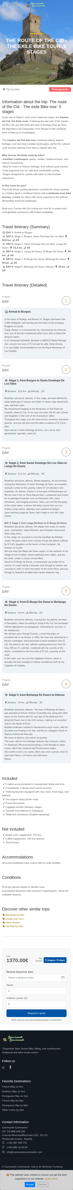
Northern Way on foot (13, 1091)
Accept (30, 1184)
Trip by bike (13, 89)
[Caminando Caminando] (36, 3)
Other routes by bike (13, 1110)
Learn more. (51, 1178)
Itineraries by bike (14, 915)
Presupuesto (60, 89)
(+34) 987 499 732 (16, 1142)
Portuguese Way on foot (15, 1096)
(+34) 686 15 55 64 (17, 1147)
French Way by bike (12, 1100)
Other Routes (12, 922)
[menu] (5, 5)
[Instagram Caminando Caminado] (4, 1068)
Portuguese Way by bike (15, 1105)
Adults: (10, 985)
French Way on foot (12, 1086)
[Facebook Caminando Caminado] (11, 1067)
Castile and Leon (14, 918)
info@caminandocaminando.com (24, 1152)
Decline (43, 1184)
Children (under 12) (17, 998)
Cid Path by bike (14, 926)
